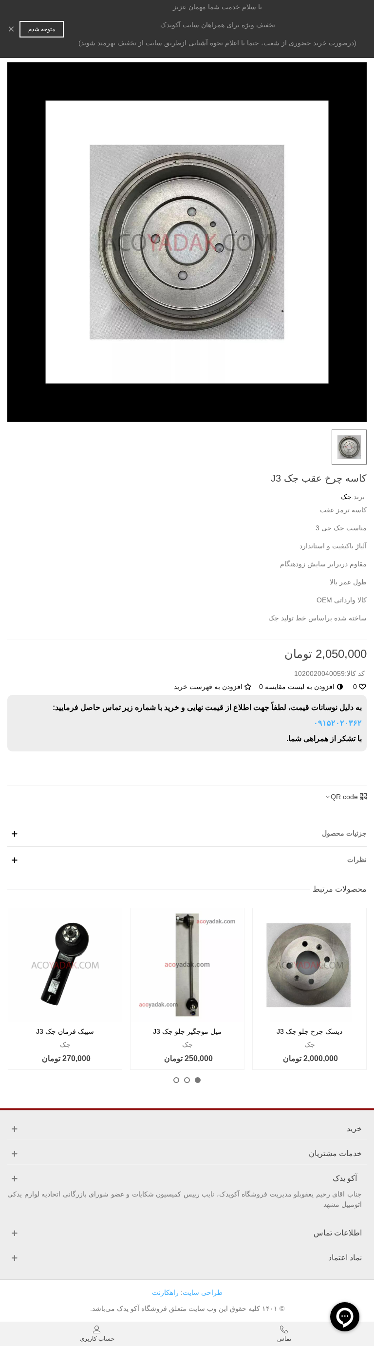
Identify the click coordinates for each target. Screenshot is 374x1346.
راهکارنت (165, 1292)
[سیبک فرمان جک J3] (65, 965)
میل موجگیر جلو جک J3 (187, 1031)
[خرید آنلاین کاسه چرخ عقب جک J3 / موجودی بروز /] (187, 241)
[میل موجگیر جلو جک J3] (187, 965)
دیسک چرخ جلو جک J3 (309, 1031)
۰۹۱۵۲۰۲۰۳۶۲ (338, 723)
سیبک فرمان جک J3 (65, 1031)
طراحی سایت (203, 1292)
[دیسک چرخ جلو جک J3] (309, 965)
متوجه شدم (41, 29)
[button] (198, 1080)
